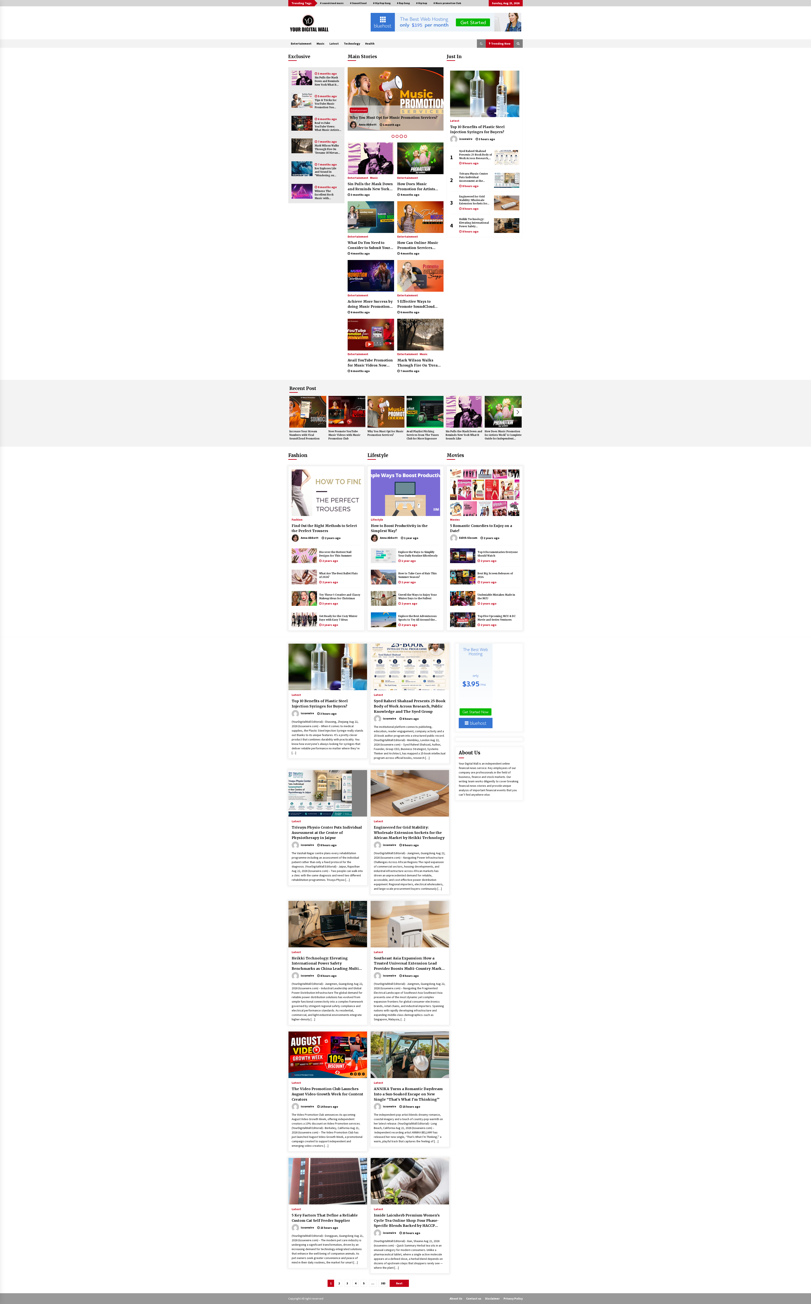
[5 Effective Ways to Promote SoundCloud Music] (420, 276)
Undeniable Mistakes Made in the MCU (496, 596)
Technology (352, 43)
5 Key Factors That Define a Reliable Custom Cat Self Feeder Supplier (325, 1218)
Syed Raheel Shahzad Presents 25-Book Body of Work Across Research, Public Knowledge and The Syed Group (475, 155)
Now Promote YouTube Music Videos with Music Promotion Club (344, 435)
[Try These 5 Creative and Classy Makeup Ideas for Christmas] (304, 598)
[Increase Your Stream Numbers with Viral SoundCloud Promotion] (307, 412)
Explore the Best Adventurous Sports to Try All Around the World (417, 618)
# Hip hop (421, 3)
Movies (455, 455)
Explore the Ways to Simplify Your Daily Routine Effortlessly (418, 554)
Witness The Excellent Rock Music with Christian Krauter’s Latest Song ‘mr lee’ (327, 195)
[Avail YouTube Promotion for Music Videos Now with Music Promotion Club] (371, 334)
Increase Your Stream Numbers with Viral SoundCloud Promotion (304, 435)
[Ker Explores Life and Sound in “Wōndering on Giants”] (302, 168)
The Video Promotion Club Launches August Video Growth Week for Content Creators (327, 1094)
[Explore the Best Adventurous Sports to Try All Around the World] (383, 619)
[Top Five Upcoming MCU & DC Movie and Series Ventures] (462, 619)
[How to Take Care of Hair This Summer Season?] (383, 577)
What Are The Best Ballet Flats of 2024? (338, 575)
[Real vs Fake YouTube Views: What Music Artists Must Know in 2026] (302, 123)
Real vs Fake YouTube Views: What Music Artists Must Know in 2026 (327, 127)
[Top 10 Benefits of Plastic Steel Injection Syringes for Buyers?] (484, 94)
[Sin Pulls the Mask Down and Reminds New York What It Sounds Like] (302, 77)
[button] (481, 43)
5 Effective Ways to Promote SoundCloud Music (415, 304)
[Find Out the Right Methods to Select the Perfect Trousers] (326, 492)
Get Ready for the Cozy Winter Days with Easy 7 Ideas (338, 618)
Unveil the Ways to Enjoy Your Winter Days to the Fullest (417, 596)
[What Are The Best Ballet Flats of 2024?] (304, 577)
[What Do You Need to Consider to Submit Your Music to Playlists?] (371, 217)
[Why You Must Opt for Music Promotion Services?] (385, 412)
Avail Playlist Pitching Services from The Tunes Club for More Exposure (393, 115)
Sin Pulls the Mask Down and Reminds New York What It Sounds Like (327, 81)
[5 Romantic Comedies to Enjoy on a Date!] (484, 492)
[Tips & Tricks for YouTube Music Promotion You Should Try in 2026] (302, 100)
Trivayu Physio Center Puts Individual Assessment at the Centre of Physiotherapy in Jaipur (474, 177)
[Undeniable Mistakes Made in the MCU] (462, 598)
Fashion (298, 455)
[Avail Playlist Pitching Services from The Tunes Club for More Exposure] (396, 99)
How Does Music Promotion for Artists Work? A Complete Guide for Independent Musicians (419, 187)
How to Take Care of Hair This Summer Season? (417, 575)
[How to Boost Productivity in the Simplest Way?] (405, 492)
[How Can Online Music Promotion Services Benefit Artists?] (420, 217)
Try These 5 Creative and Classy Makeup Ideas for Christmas (339, 596)
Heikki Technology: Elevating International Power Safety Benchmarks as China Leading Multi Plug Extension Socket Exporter (474, 223)
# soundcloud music (332, 3)
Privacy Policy (513, 1298)
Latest (334, 43)
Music (320, 43)
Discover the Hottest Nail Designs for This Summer (335, 554)
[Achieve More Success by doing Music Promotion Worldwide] (371, 276)
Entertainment (301, 43)
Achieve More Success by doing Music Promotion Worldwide (370, 304)
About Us (456, 1298)
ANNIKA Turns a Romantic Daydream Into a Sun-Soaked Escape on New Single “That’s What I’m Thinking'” (408, 1094)
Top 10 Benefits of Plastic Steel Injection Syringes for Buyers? (477, 129)
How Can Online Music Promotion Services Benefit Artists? (417, 245)
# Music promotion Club (447, 3)
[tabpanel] (396, 99)
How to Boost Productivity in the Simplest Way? (399, 528)
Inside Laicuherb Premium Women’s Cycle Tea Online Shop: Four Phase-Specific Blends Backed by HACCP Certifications (407, 1220)
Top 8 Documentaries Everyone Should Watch (498, 554)
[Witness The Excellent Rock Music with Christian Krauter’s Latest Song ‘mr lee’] (302, 191)
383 (383, 1283)
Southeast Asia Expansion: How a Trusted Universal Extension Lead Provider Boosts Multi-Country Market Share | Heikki (409, 963)
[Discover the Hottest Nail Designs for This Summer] (304, 555)
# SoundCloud (358, 3)
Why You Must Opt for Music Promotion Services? (385, 433)
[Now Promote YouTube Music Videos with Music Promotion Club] (346, 412)
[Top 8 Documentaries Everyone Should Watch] (462, 555)
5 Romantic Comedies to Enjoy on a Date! (481, 528)
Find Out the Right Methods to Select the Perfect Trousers (324, 528)
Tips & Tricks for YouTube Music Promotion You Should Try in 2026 (327, 104)
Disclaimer (492, 1298)
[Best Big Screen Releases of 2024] (462, 577)
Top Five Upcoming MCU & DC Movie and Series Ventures (497, 618)
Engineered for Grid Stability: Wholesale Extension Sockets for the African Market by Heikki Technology (473, 200)
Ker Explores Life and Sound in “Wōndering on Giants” (325, 172)
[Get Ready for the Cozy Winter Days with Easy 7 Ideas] (304, 619)
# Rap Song (403, 3)
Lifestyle (377, 455)
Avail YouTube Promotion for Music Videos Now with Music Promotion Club (370, 363)
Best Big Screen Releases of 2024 (495, 575)
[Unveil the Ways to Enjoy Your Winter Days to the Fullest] (383, 598)
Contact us (473, 1298)
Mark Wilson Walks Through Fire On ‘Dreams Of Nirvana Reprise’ (327, 149)
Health (369, 43)
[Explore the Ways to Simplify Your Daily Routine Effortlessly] (383, 555)
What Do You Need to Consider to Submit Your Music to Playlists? (369, 245)
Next (518, 412)
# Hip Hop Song (382, 3)
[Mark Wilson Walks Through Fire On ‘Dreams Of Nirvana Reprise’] (302, 145)
